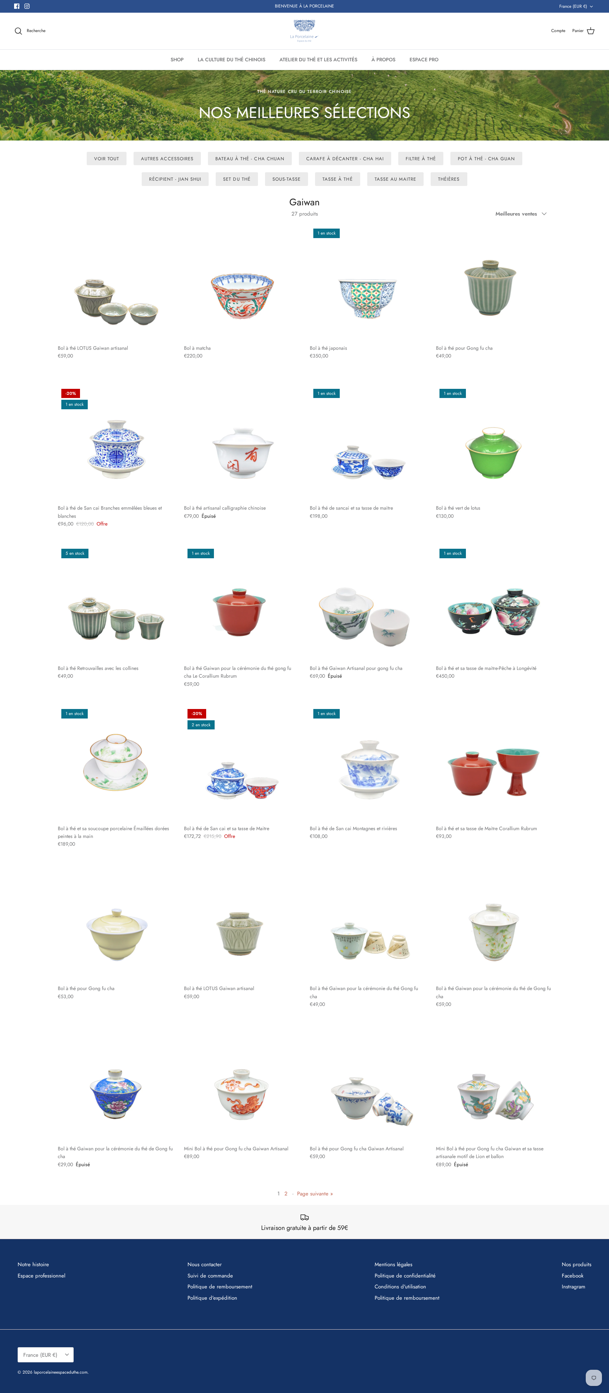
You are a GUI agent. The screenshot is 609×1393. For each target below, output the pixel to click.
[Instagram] (27, 6)
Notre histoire (33, 1264)
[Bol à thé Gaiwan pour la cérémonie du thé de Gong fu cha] (494, 923)
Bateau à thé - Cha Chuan (249, 158)
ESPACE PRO (424, 59)
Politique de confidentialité (405, 1276)
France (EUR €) (573, 6)
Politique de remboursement (219, 1287)
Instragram (573, 1287)
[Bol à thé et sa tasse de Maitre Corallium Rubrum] (494, 763)
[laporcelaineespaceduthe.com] (304, 31)
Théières (449, 179)
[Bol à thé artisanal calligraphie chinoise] (242, 443)
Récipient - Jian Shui (175, 179)
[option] (304, 105)
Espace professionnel (41, 1276)
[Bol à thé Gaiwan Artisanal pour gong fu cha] (367, 603)
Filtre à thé (421, 158)
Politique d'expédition (212, 1298)
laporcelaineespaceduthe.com (60, 1372)
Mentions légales (393, 1264)
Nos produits (576, 1264)
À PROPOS (383, 59)
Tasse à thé (337, 179)
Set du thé (236, 179)
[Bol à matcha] (242, 283)
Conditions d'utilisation (400, 1287)
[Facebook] (16, 6)
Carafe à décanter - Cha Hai (345, 158)
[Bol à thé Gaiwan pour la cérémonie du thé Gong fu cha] (367, 923)
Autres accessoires (167, 158)
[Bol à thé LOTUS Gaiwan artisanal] (115, 283)
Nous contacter (204, 1264)
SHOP (177, 59)
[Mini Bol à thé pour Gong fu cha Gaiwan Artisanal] (242, 1083)
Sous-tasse (286, 179)
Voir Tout (106, 158)
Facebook (573, 1276)
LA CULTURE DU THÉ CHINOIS (231, 59)
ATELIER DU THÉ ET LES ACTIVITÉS (318, 59)
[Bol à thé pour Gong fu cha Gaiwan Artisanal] (367, 1083)
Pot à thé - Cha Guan (486, 158)
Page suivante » (315, 1194)
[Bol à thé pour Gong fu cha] (494, 283)
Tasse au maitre (396, 179)
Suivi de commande (210, 1276)
